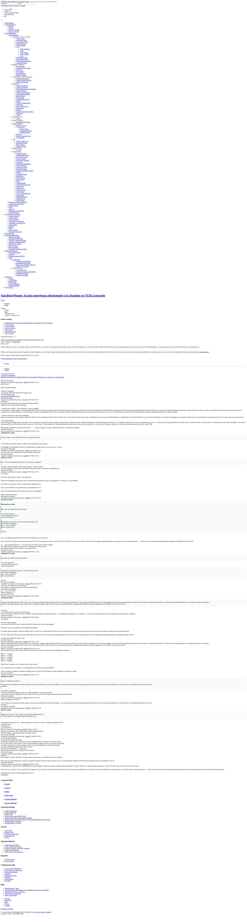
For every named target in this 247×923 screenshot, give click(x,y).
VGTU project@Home (23, 193)
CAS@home (20, 192)
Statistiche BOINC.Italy (15, 239)
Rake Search (20, 108)
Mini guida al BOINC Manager (25, 265)
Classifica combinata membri (17, 240)
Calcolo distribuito (14, 284)
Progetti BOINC (13, 35)
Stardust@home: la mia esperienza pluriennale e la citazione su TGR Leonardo (53, 295)
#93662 (25, 552)
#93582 (26, 648)
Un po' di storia (9, 324)
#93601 (25, 596)
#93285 (24, 729)
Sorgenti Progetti (13, 212)
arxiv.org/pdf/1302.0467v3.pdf (10, 396)
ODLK (18, 101)
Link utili (11, 254)
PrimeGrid (19, 105)
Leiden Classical (21, 153)
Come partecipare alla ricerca (13, 870)
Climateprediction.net (22, 78)
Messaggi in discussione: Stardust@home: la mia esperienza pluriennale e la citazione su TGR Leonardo (32, 377)
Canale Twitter (12, 218)
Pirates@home (20, 178)
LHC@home (24, 52)
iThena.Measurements (23, 94)
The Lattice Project (22, 157)
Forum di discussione (11, 872)
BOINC (10, 26)
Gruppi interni (12, 225)
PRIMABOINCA (21, 197)
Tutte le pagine (9, 333)
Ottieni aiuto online (14, 252)
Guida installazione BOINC (13, 847)
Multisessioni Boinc (22, 273)
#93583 (25, 641)
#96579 (26, 382)
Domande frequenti (10, 875)
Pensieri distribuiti (13, 286)
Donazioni (8, 900)
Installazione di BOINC (23, 263)
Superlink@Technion (22, 160)
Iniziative (11, 226)
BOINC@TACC (21, 125)
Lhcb (21, 56)
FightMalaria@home (22, 155)
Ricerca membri (13, 247)
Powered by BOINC (7, 909)
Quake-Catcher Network (23, 80)
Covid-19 (11, 209)
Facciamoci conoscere (15, 232)
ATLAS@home (25, 49)
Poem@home (20, 179)
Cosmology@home (22, 42)
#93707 (27, 450)
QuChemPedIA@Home (23, 61)
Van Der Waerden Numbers (24, 112)
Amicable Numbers (22, 85)
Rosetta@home (21, 73)
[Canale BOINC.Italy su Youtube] (11, 5)
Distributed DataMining (23, 164)
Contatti (7, 905)
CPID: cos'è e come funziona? (14, 852)
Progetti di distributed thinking (17, 202)
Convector (19, 162)
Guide (10, 258)
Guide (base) (16, 259)
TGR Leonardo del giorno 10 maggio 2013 (14, 358)
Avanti (7, 363)
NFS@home (20, 98)
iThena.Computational (23, 92)
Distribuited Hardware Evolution (26, 89)
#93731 (25, 400)
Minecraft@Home (21, 143)
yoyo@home (20, 138)
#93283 (27, 736)
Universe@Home (21, 63)
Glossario (7, 874)
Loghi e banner (13, 230)
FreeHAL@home (21, 169)
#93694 (27, 498)
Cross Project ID (21, 270)
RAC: (6, 14)
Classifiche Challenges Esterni (17, 249)
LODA (18, 118)
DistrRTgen (19, 176)
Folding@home (13, 205)
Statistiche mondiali (14, 237)
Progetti (10, 28)
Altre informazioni (10, 331)
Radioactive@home (22, 82)
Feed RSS (8, 881)
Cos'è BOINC (12, 280)
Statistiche (8, 877)
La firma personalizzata (12, 850)
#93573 (26, 698)
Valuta (3, 342)
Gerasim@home (21, 91)
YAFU (18, 115)
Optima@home (21, 183)
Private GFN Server (22, 106)
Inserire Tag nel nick (22, 266)
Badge (10, 228)
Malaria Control (21, 159)
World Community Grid (23, 136)
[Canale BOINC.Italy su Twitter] (16, 5)
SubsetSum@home (26, 131)
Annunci (11, 279)
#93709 (25, 431)
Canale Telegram (13, 219)
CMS (21, 51)
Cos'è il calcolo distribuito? (13, 868)
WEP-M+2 (19, 113)
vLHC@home (24, 54)
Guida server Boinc (22, 275)
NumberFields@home (23, 99)
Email (6, 305)
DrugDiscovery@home (23, 68)
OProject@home (21, 165)
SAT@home (20, 195)
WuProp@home (21, 146)
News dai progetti (13, 30)
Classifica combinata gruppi (16, 242)
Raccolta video (9, 861)
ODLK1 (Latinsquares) (23, 103)
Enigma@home (21, 190)
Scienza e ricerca (13, 31)
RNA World (20, 72)
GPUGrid (19, 70)
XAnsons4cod (20, 199)
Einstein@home (21, 44)
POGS (18, 181)
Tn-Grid (18, 150)
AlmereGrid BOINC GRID (24, 171)
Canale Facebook (13, 216)
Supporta (7, 898)
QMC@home (20, 200)
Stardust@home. (204, 352)
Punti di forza (9, 330)
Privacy (7, 904)
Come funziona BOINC (23, 261)
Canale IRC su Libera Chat (16, 223)
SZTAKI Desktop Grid (23, 185)
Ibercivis (18, 134)
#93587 (25, 617)
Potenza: (7, 13)
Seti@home (19, 186)
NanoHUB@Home (22, 59)
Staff (6, 902)
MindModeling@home (23, 122)
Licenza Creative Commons (42, 912)
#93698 (25, 456)
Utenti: (6, 9)
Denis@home (20, 66)
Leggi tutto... (5, 774)
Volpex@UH (20, 188)
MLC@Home (20, 145)
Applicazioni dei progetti (16, 204)
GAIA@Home (20, 45)
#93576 (25, 675)
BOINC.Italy (12, 282)
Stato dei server (13, 246)
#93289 (27, 708)
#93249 (25, 764)
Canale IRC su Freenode (16, 221)
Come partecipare (10, 328)
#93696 (25, 472)
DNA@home (24, 129)
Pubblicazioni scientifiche (16, 211)
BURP (18, 172)
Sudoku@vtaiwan (21, 167)
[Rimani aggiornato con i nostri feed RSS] (22, 5)
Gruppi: (7, 11)
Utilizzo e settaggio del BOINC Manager (17, 848)
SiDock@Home (21, 75)
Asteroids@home (21, 40)
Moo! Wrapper (20, 96)
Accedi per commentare (8, 375)
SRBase (18, 110)
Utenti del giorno (10, 859)
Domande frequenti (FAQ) (16, 256)
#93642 (27, 584)
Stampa (7, 303)
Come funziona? (10, 326)
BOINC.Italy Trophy (14, 244)
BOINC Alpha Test (22, 141)
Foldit (10, 207)
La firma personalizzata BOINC (26, 272)
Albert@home (20, 38)
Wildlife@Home (25, 132)
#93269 (25, 754)
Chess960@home (21, 174)
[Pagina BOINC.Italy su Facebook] (4, 5)
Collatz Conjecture (22, 87)
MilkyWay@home (21, 58)
